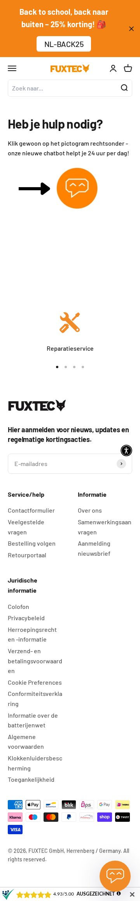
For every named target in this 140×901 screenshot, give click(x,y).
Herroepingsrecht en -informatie (32, 634)
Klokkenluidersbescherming (35, 763)
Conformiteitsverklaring (35, 698)
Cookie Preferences (35, 682)
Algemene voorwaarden (26, 741)
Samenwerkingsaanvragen (104, 527)
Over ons (90, 510)
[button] (126, 450)
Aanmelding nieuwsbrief (94, 548)
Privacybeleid (26, 617)
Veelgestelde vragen (26, 527)
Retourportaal (27, 554)
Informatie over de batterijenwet (33, 720)
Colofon (18, 606)
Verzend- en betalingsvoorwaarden (35, 660)
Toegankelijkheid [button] (31, 779)
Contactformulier (31, 510)
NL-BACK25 (64, 44)
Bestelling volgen (32, 543)
